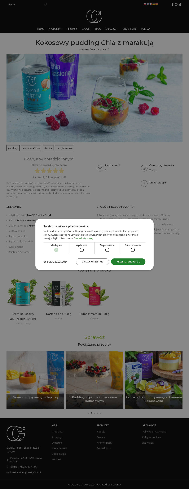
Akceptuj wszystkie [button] (128, 261)
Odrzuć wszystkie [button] (92, 261)
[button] (55, 261)
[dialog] (94, 244)
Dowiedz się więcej (83, 238)
